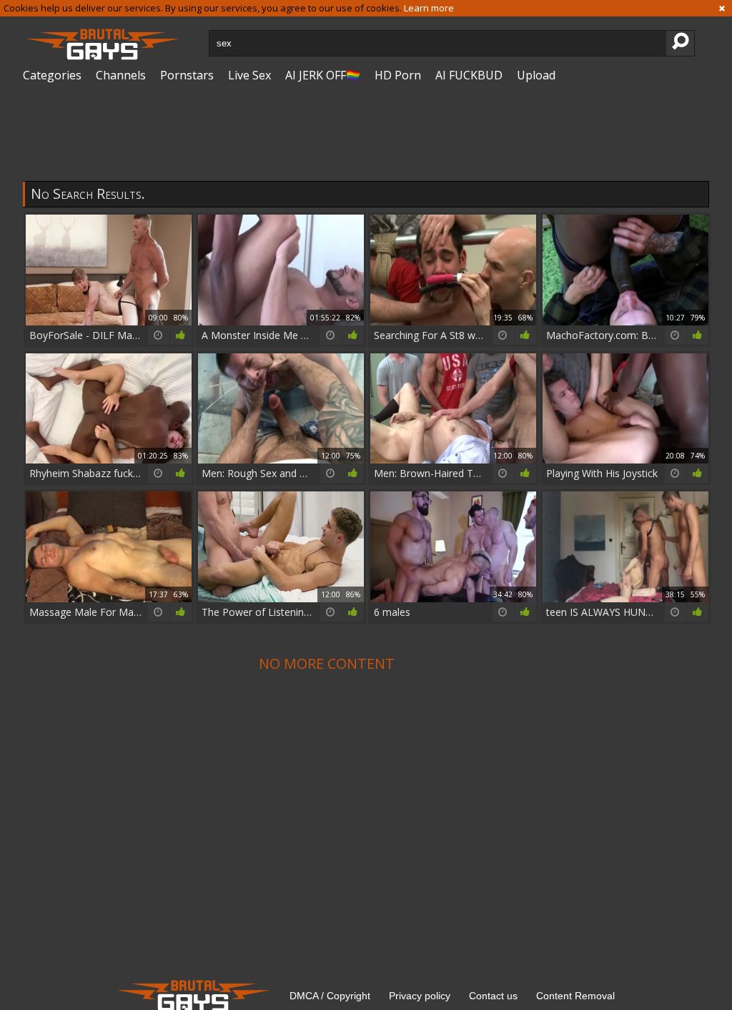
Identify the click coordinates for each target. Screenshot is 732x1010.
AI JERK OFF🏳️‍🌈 (322, 75)
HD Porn (398, 75)
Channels (121, 75)
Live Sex (249, 75)
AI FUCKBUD (469, 75)
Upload (536, 75)
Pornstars (187, 75)
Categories (52, 75)
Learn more (429, 7)
